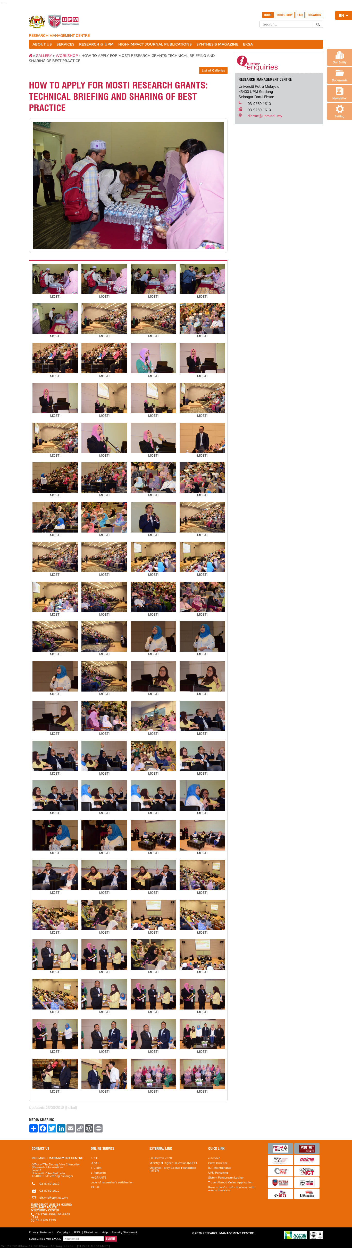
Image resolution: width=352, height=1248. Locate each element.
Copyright (63, 1232)
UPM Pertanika (218, 1172)
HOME (268, 15)
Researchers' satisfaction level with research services (231, 1188)
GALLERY (44, 55)
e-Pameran (98, 1172)
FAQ (300, 15)
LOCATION (314, 15)
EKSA (248, 44)
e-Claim (96, 1168)
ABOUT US (42, 44)
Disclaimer (91, 1232)
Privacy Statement (41, 1232)
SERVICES (65, 44)
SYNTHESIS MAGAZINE (217, 44)
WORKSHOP (67, 55)
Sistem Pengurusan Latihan (226, 1177)
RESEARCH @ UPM (96, 44)
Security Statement (124, 1232)
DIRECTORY (285, 15)
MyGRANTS (98, 1177)
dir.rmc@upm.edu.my (265, 115)
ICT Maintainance (219, 1168)
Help (105, 1232)
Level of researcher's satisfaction (112, 1182)
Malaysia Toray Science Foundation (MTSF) (172, 1169)
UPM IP (95, 1163)
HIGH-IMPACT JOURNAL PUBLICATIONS (155, 44)
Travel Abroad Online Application (230, 1182)
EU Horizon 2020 (160, 1158)
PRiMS (95, 1187)
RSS (77, 1232)
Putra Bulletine (218, 1163)
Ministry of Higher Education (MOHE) (173, 1163)
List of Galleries (213, 70)
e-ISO (94, 1158)
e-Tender (214, 1158)
